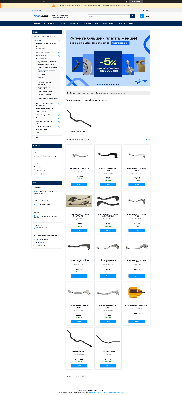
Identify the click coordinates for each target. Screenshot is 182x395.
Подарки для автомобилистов (46, 43)
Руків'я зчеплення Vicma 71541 (136, 261)
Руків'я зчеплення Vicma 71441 (108, 261)
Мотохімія (41, 80)
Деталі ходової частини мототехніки (45, 83)
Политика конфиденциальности (113, 392)
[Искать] (132, 16)
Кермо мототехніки (78, 131)
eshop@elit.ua (40, 242)
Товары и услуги (75, 93)
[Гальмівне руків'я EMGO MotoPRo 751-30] (79, 201)
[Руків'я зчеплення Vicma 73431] (136, 155)
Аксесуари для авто (43, 115)
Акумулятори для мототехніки (47, 62)
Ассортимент (50, 23)
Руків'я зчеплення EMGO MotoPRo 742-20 (108, 215)
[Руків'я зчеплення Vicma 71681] (79, 292)
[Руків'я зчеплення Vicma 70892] (79, 246)
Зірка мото (41, 77)
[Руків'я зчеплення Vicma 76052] (108, 155)
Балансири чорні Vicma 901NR (136, 306)
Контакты (74, 23)
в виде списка (149, 139)
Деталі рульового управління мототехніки (46, 70)
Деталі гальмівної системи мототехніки (46, 87)
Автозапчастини (41, 55)
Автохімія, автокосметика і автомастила (45, 104)
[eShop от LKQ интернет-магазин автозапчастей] (41, 18)
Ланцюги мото (42, 74)
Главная (36, 23)
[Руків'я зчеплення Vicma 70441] (108, 292)
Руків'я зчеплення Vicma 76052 (108, 169)
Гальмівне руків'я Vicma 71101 (79, 168)
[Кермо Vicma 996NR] (108, 338)
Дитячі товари (41, 111)
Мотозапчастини (88, 93)
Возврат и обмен (109, 23)
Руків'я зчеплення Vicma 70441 (108, 306)
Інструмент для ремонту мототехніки (45, 95)
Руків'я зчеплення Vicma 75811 (136, 215)
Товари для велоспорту (44, 126)
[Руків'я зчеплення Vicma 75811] (136, 201)
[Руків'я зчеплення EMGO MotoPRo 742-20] (108, 201)
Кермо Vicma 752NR (79, 351)
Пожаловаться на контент (95, 392)
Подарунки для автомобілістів (44, 36)
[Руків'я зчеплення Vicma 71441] (108, 246)
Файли (131, 23)
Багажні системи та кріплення (46, 118)
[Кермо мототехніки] (79, 118)
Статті (122, 23)
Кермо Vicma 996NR (108, 351)
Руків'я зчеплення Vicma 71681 (79, 306)
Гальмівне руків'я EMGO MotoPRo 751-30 (79, 215)
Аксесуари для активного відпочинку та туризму (44, 122)
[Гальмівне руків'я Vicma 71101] (79, 155)
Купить (79, 184)
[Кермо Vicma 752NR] (79, 338)
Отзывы (36, 138)
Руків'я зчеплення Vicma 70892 (79, 261)
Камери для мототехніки (45, 91)
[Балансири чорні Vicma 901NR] (136, 292)
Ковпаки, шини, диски (43, 52)
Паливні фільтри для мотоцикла (47, 67)
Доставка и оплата (90, 23)
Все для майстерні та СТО (45, 108)
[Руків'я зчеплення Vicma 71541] (136, 246)
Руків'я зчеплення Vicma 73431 (136, 169)
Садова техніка (41, 129)
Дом (37, 132)
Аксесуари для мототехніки (46, 64)
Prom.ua (100, 390)
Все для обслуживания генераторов (44, 48)
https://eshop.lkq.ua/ (41, 239)
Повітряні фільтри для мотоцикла (48, 98)
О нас (63, 23)
